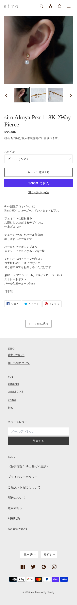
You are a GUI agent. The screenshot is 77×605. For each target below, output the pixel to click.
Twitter (12, 399)
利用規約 (14, 518)
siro (32, 592)
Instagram (13, 383)
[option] (21, 95)
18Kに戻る (41, 323)
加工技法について (19, 363)
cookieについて (18, 528)
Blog (10, 407)
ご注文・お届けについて (24, 487)
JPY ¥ (47, 554)
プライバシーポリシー (23, 477)
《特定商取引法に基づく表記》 (28, 466)
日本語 (28, 554)
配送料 (15, 138)
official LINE (15, 391)
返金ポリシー (17, 508)
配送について (17, 497)
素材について (16, 354)
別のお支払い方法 (38, 192)
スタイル (9, 151)
